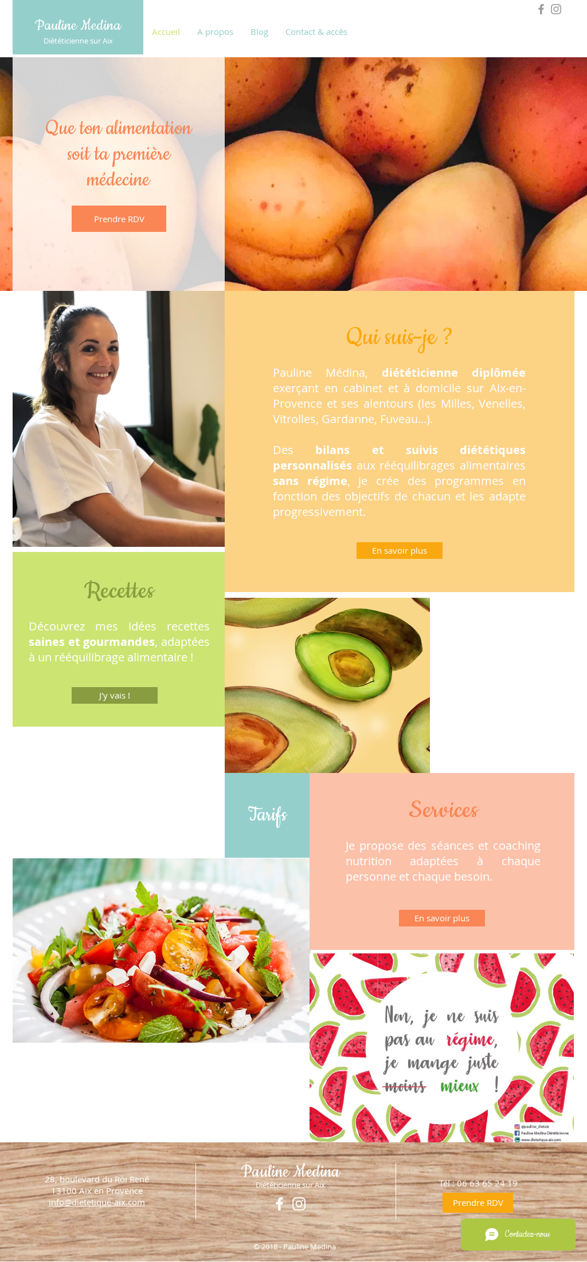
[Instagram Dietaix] (556, 9)
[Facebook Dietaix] (541, 9)
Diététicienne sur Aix (78, 41)
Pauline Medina (77, 26)
